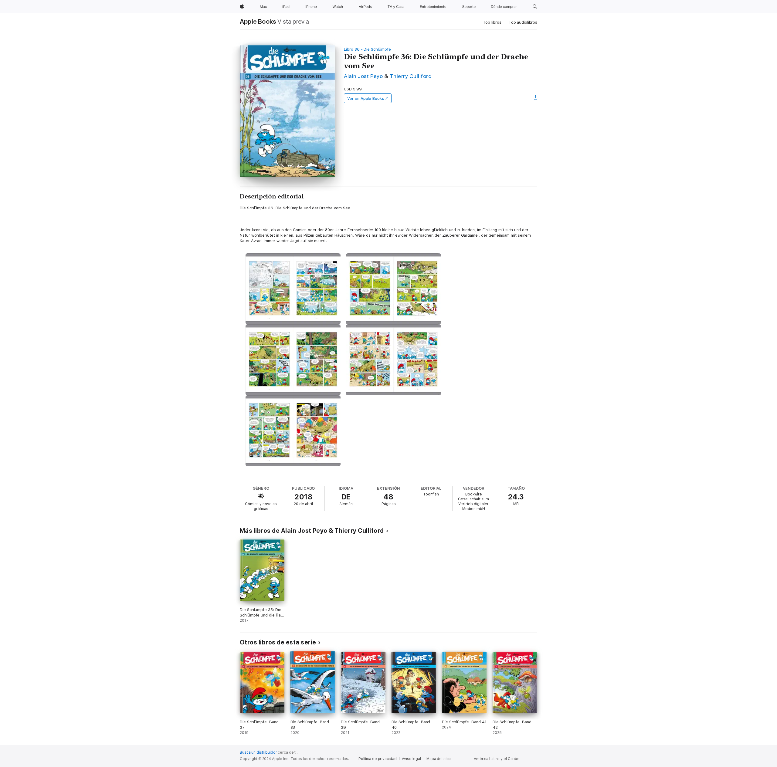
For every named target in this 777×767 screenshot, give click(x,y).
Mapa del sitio (438, 759)
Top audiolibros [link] (523, 22)
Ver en (365, 98)
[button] (535, 6)
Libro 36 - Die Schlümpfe (367, 49)
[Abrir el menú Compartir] (535, 98)
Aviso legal (411, 759)
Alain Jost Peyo (363, 76)
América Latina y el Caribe (497, 759)
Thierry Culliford (411, 76)
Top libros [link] (492, 22)
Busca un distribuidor (258, 752)
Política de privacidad (377, 759)
